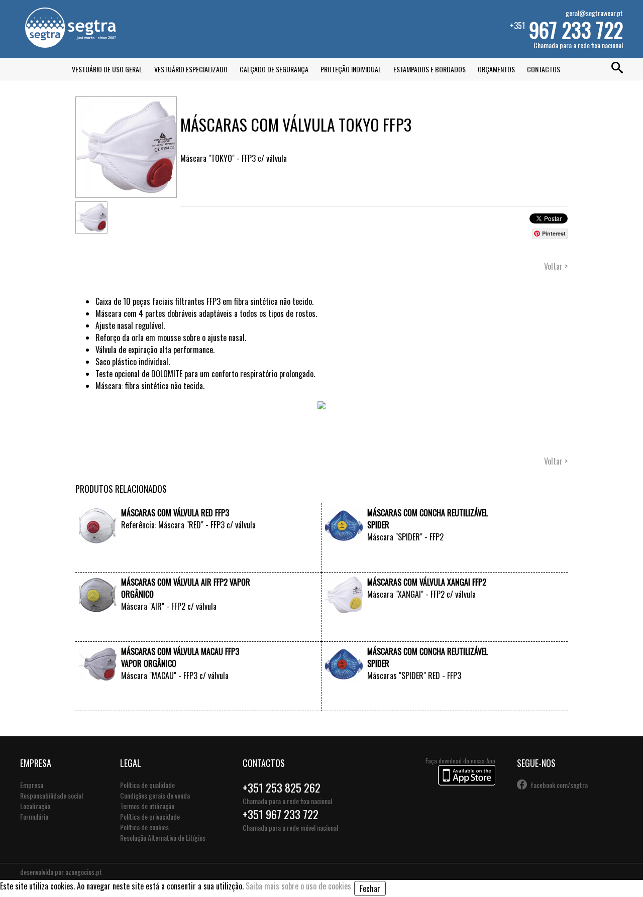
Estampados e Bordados (429, 69)
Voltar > (556, 266)
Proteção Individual (350, 69)
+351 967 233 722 (280, 814)
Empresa (31, 784)
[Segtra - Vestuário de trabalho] (70, 44)
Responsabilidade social (51, 795)
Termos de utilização (147, 806)
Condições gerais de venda (155, 795)
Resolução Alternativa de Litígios (162, 837)
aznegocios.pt (83, 871)
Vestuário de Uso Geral (107, 69)
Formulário (34, 816)
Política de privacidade (150, 816)
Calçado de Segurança (274, 69)
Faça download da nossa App (460, 760)
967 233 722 (576, 30)
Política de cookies (144, 827)
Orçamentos (496, 69)
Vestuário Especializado (191, 69)
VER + (250, 562)
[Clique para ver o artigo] (98, 541)
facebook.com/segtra (559, 784)
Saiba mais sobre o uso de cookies (298, 886)
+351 (566, 29)
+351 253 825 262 (281, 787)
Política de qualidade (147, 784)
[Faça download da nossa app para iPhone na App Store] (466, 782)
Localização (35, 806)
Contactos (543, 69)
